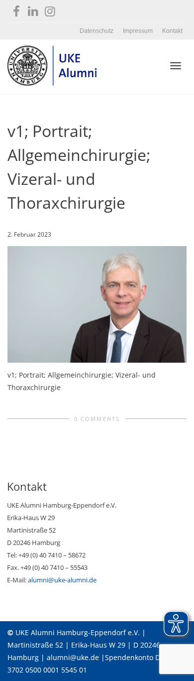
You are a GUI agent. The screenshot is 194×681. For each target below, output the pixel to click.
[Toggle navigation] (176, 65)
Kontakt (172, 30)
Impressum (138, 30)
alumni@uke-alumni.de (62, 579)
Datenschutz (96, 30)
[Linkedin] (33, 9)
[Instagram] (50, 9)
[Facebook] (16, 9)
